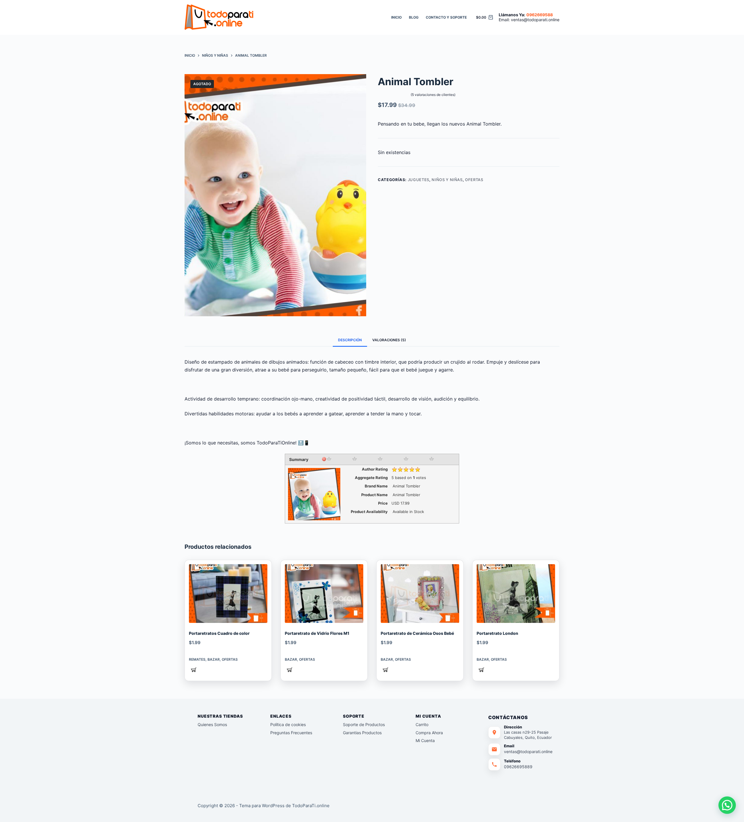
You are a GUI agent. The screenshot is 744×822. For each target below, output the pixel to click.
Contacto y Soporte (446, 17)
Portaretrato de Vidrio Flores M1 (317, 633)
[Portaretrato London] (516, 593)
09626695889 (518, 766)
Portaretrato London (497, 633)
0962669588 (539, 14)
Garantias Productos (362, 732)
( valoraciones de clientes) (433, 94)
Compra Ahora (429, 732)
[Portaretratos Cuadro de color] (228, 593)
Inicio (396, 17)
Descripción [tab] (350, 340)
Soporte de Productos (364, 724)
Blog (414, 17)
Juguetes (418, 179)
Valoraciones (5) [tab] (389, 340)
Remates (197, 659)
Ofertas (474, 179)
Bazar (214, 659)
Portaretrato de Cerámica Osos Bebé (417, 633)
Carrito (422, 724)
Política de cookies (288, 724)
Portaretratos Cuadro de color (219, 633)
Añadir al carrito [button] (193, 671)
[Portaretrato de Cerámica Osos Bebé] (420, 593)
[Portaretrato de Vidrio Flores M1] (324, 593)
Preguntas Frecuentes (291, 732)
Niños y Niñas (447, 179)
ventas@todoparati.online (535, 19)
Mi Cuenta (425, 740)
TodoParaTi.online (311, 805)
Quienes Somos (212, 724)
